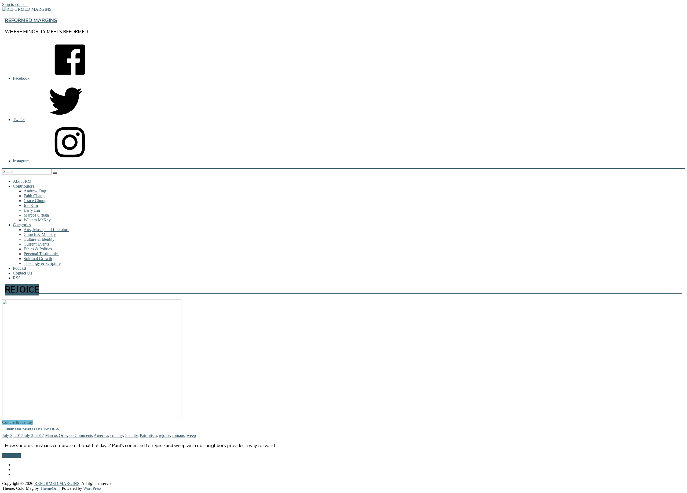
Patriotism (148, 435)
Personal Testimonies (41, 253)
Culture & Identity (39, 239)
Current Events (36, 244)
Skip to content (15, 4)
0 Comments (82, 435)
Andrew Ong (35, 191)
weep (191, 435)
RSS (17, 278)
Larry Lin (32, 210)
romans (178, 435)
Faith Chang (34, 195)
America (101, 435)
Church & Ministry (40, 234)
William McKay (37, 220)
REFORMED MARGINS (31, 20)
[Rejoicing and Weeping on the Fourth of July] (91, 417)
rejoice (164, 435)
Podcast (19, 268)
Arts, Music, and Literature (46, 229)
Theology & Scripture (42, 263)
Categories (22, 224)
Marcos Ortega (36, 215)
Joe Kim (31, 205)
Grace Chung (35, 200)
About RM (22, 181)
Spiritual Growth (38, 258)
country (116, 435)
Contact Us (22, 273)
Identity (131, 435)
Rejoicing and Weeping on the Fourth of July (32, 429)
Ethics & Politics (38, 249)
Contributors (23, 186)
